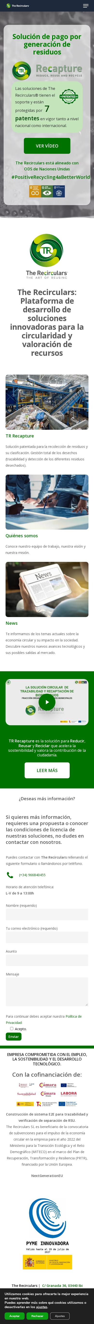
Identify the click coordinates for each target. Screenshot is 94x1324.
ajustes (41, 1307)
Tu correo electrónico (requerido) (32, 928)
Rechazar (37, 1316)
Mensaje (12, 974)
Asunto (11, 951)
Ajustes (60, 1316)
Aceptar (14, 1316)
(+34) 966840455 (32, 875)
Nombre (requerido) (21, 905)
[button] (85, 5)
